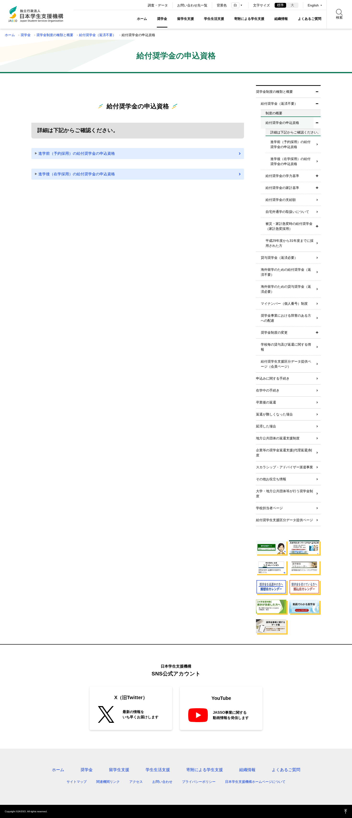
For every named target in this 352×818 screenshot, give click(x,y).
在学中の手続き (267, 390)
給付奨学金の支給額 (281, 200)
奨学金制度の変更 (274, 332)
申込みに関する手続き (273, 378)
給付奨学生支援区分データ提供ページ (284, 520)
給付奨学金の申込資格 (282, 123)
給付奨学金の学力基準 (282, 176)
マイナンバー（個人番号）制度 (284, 303)
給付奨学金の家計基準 (282, 188)
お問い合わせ (162, 782)
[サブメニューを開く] (317, 176)
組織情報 (281, 19)
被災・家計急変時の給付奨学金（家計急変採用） (289, 226)
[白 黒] (237, 5)
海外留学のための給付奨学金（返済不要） (286, 272)
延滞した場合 (266, 426)
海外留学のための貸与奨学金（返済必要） (286, 289)
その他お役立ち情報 (271, 479)
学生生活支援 (214, 19)
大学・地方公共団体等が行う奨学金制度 (284, 493)
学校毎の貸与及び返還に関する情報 (286, 347)
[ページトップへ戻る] (345, 811)
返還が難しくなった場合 (274, 414)
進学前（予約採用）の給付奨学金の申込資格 (76, 153)
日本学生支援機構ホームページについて (255, 782)
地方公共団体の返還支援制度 (278, 438)
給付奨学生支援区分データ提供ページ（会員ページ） (286, 363)
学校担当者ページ (269, 508)
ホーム (142, 19)
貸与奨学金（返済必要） (279, 258)
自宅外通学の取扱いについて (287, 212)
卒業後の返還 (266, 402)
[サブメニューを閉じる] (317, 92)
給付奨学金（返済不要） (97, 35)
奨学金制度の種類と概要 (54, 35)
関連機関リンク (108, 782)
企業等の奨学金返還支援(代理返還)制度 (284, 452)
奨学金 (162, 19)
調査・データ (158, 5)
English (313, 5)
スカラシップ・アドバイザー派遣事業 (284, 467)
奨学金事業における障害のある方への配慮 (286, 318)
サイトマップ (77, 782)
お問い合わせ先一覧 (192, 5)
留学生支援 (185, 19)
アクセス (136, 782)
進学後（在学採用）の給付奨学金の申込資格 (76, 174)
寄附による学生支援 (249, 19)
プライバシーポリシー (199, 782)
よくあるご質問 (309, 19)
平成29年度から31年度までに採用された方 (289, 243)
